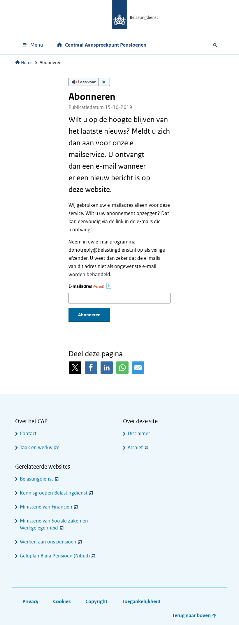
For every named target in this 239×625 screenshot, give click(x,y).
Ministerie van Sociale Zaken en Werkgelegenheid (54, 524)
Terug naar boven (192, 615)
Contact (28, 433)
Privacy (30, 601)
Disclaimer (139, 433)
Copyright (96, 601)
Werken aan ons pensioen (48, 542)
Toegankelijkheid (141, 601)
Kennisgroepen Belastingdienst (53, 493)
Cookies (62, 601)
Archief (135, 447)
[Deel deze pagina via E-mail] (138, 367)
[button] (89, 82)
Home (27, 62)
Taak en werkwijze (39, 447)
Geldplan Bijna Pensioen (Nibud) (55, 556)
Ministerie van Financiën (46, 507)
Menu (36, 45)
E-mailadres (86, 286)
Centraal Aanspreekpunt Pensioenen (105, 45)
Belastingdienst (36, 479)
